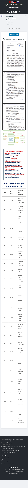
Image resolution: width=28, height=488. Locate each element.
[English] (12, 2)
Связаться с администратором (9, 463)
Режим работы (5, 457)
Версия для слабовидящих (15, 4)
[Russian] (18, 2)
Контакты (3, 455)
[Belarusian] (10, 2)
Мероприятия (14, 34)
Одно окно (3, 459)
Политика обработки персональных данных (12, 460)
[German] (15, 2)
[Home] (9, 28)
